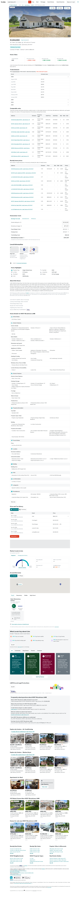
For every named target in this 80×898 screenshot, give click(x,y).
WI (22, 5)
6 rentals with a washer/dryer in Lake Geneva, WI (22, 754)
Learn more (57, 626)
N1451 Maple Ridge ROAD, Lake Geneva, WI (21, 140)
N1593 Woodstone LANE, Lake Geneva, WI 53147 (22, 193)
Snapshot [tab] (13, 555)
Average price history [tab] (22, 555)
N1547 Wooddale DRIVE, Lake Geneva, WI (20, 144)
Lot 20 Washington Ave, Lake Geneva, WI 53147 (22, 209)
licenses (43, 868)
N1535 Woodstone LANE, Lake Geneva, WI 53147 (22, 168)
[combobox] (19, 2)
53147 (32, 5)
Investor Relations (40, 882)
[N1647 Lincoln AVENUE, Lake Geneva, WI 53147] (32, 828)
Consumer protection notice (28, 872)
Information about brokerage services (18, 872)
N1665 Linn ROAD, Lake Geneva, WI (19, 136)
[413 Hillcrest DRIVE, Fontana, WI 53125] (17, 805)
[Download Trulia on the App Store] (17, 877)
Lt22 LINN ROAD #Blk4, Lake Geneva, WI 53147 (22, 185)
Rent (37, 2)
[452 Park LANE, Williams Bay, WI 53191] (62, 805)
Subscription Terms (52, 882)
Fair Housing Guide (26, 882)
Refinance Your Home (15, 47)
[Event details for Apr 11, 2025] (68, 516)
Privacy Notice (60, 882)
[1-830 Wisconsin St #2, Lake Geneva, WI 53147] (32, 738)
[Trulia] (11, 877)
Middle (26, 595)
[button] (29, 2)
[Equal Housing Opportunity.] (24, 890)
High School (33, 595)
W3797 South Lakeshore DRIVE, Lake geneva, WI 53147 (23, 172)
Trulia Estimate (15, 71)
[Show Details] (68, 76)
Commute (39, 650)
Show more (13, 536)
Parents (33, 650)
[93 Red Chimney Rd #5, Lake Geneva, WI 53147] (17, 784)
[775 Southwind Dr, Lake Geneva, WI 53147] (17, 738)
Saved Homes (50, 2)
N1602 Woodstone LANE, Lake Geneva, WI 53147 (22, 197)
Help (56, 882)
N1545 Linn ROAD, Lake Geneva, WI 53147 (20, 181)
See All (13, 644)
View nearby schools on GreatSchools (20, 624)
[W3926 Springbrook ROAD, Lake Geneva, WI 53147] (47, 828)
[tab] (14, 509)
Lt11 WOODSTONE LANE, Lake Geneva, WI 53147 (22, 177)
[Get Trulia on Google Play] (26, 877)
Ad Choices (65, 882)
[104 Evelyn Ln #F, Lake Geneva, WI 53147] (61, 738)
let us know (49, 887)
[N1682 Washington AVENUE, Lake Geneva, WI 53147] (17, 828)
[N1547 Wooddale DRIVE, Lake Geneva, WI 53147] (62, 828)
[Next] (69, 742)
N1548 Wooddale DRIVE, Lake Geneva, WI (20, 119)
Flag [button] (21, 671)
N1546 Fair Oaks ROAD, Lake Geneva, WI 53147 (21, 205)
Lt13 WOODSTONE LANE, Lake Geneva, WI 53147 (22, 189)
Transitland (25, 865)
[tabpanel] (40, 230)
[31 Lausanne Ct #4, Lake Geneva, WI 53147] (32, 784)
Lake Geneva (27, 5)
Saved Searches (60, 2)
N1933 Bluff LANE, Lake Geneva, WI (19, 152)
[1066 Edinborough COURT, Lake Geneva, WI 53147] (47, 805)
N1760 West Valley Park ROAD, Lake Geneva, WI (22, 131)
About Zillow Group (19, 882)
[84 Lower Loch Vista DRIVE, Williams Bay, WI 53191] (32, 805)
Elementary (19, 595)
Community (17, 650)
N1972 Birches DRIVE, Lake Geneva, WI (20, 156)
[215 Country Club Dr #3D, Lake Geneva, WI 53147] (47, 738)
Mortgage (43, 2)
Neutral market (22, 567)
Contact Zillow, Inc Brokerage (15, 874)
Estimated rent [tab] (25, 218)
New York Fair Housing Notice (15, 871)
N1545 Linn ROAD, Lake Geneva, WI (19, 127)
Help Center (34, 890)
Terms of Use (46, 882)
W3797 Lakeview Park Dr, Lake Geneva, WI (20, 123)
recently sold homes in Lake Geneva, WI (20, 714)
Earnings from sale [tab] (15, 218)
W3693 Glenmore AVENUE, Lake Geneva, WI (21, 148)
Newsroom (35, 882)
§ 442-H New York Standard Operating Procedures (18, 870)
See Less (13, 501)
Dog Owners (26, 650)
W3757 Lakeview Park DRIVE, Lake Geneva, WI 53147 (23, 201)
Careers (31, 882)
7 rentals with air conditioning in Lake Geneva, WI (22, 731)
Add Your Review (40, 676)
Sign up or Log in (71, 2)
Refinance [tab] (33, 218)
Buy (33, 2)
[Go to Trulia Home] (4, 2)
